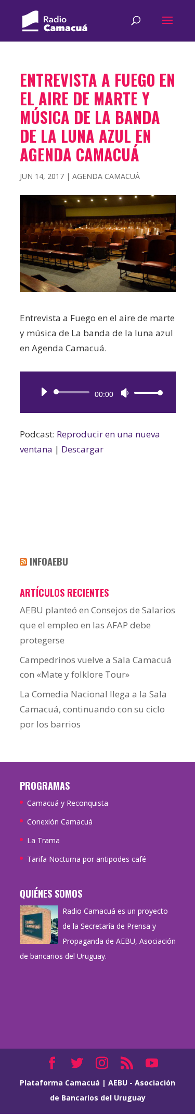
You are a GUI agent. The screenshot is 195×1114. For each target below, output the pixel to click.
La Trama (43, 840)
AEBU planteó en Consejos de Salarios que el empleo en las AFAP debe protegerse (97, 625)
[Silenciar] (124, 392)
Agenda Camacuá (106, 176)
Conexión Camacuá (60, 822)
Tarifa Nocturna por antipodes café (86, 859)
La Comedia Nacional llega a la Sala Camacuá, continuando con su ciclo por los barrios (93, 709)
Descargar (82, 449)
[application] (97, 392)
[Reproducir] (43, 391)
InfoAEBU (49, 561)
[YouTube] (152, 1063)
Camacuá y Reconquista (67, 803)
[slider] (145, 392)
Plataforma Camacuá (60, 1083)
